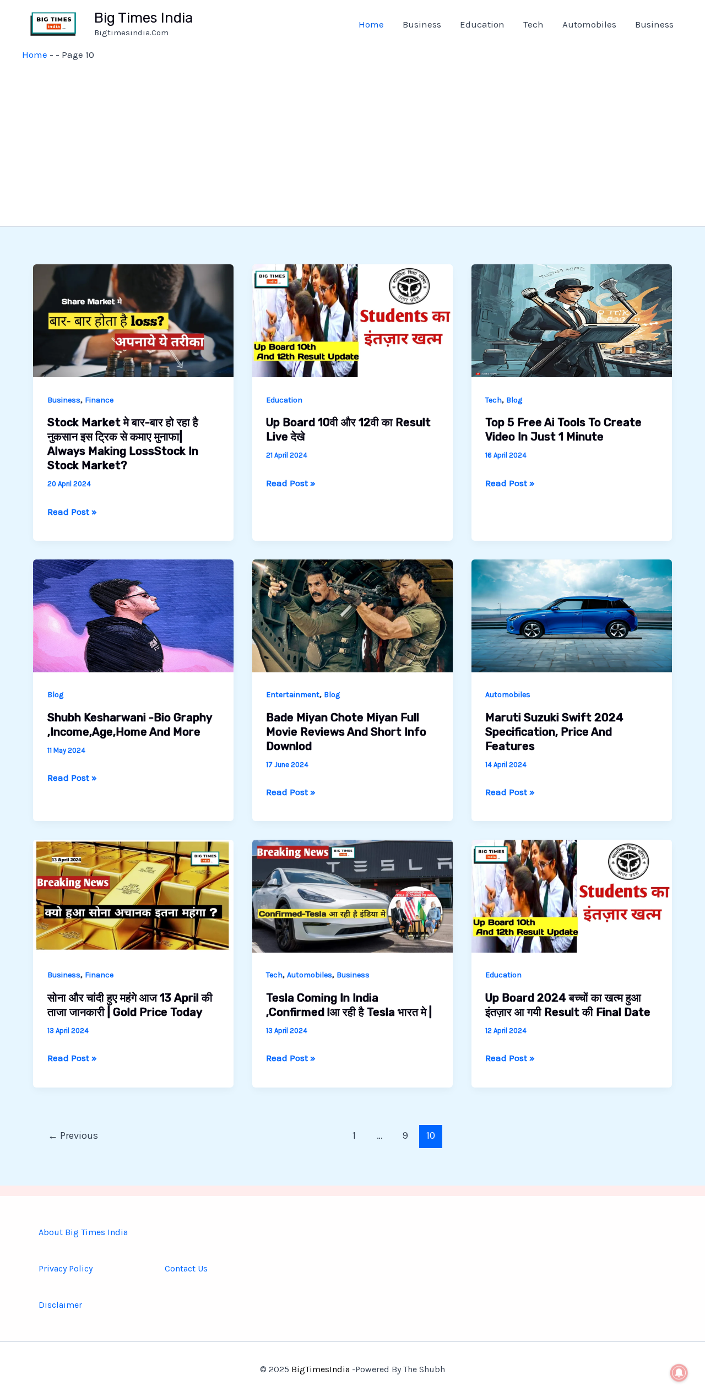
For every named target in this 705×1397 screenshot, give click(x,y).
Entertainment (292, 694)
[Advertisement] (352, 144)
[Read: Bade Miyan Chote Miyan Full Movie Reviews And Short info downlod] (352, 614)
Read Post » (72, 511)
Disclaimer (60, 1305)
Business (422, 24)
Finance (99, 400)
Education (482, 24)
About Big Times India (83, 1232)
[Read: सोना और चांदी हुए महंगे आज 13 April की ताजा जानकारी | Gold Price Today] (133, 895)
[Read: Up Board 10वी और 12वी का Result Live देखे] (352, 319)
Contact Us (186, 1268)
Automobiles (589, 24)
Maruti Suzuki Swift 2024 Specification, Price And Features (554, 732)
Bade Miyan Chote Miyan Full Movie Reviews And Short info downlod (346, 732)
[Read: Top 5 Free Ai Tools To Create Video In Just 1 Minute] (571, 319)
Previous (73, 1135)
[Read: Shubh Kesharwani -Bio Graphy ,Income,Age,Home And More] (133, 614)
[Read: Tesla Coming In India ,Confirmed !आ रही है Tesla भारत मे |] (352, 895)
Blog (514, 400)
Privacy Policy (66, 1268)
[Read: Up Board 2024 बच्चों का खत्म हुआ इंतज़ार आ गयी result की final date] (571, 895)
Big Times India (143, 17)
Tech (533, 24)
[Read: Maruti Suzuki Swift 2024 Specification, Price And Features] (571, 614)
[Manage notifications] (679, 1373)
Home (371, 24)
